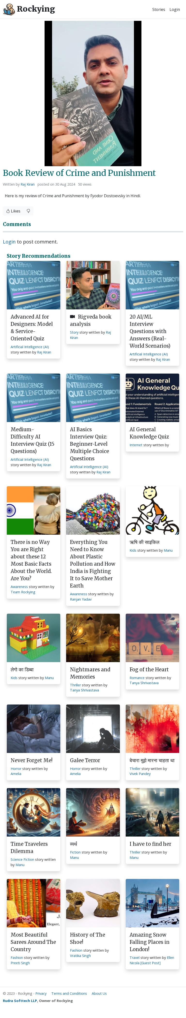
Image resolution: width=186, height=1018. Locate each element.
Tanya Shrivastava (84, 690)
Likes (15, 211)
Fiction (75, 852)
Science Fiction (22, 859)
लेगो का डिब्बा (22, 669)
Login (175, 9)
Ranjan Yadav (81, 599)
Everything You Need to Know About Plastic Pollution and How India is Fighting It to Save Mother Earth (92, 564)
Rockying (35, 9)
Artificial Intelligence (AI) (30, 347)
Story (74, 332)
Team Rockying (23, 592)
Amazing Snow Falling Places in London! (150, 942)
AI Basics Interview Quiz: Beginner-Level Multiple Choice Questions (89, 444)
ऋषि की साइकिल (144, 542)
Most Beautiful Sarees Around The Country (33, 942)
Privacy (40, 993)
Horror (16, 768)
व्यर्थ (73, 844)
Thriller (75, 685)
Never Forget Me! (32, 760)
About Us (99, 993)
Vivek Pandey (140, 773)
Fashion (17, 957)
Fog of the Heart (149, 669)
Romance (137, 677)
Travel (135, 957)
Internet (136, 445)
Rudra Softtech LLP (20, 1000)
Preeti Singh (20, 963)
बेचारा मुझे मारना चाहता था (152, 760)
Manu (168, 550)
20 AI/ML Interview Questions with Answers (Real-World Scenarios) (150, 331)
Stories (158, 9)
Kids (133, 550)
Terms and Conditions (69, 993)
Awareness (19, 586)
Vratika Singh (80, 955)
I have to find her (150, 844)
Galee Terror (85, 760)
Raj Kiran (28, 184)
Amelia (16, 773)
